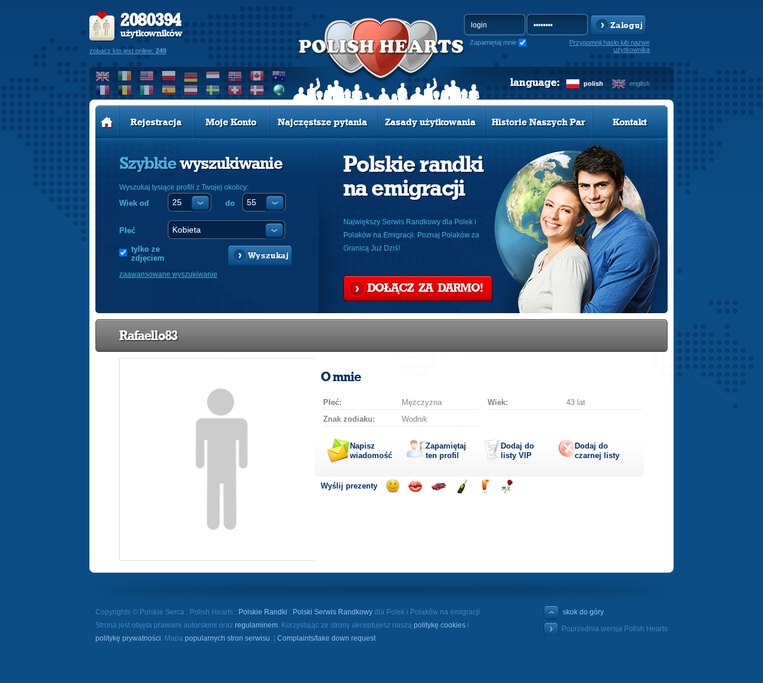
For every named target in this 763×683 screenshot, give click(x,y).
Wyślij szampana (462, 486)
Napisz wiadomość (371, 450)
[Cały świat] (279, 90)
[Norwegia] (235, 76)
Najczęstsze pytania (322, 122)
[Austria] (191, 90)
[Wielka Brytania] (102, 76)
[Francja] (102, 90)
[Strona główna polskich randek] (107, 122)
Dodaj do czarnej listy (597, 450)
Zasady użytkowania (430, 122)
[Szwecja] (213, 90)
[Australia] (279, 76)
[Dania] (257, 90)
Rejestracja (156, 122)
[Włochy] (146, 90)
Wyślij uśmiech (392, 486)
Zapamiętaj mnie (493, 42)
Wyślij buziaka (415, 486)
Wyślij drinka (484, 486)
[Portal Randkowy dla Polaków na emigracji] (381, 60)
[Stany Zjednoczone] (146, 76)
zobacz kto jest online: (127, 50)
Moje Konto (231, 122)
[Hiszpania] (169, 90)
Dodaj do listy (517, 450)
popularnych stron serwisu (227, 638)
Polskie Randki (262, 612)
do (230, 203)
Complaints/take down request (326, 638)
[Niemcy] (191, 76)
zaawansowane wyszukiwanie (168, 274)
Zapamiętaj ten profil (446, 450)
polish (593, 83)
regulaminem (256, 625)
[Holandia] (213, 76)
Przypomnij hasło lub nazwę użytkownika (609, 46)
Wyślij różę (507, 486)
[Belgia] (124, 90)
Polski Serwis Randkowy (333, 612)
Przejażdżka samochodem (438, 486)
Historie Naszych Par (538, 122)
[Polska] (169, 76)
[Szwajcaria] (235, 90)
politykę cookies (440, 625)
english (639, 83)
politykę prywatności (128, 638)
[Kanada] (257, 76)
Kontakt (630, 122)
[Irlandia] (124, 76)
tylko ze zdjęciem (148, 253)
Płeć (127, 230)
